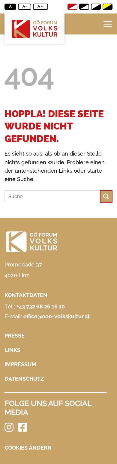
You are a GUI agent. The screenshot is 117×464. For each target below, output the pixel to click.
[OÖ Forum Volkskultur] (34, 28)
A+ (24, 6)
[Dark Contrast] (96, 7)
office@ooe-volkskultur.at (56, 316)
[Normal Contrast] (72, 7)
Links (12, 350)
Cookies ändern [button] (28, 448)
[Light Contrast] (84, 7)
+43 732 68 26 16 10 (40, 306)
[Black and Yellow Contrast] (107, 7)
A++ (41, 6)
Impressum (20, 364)
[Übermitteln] (106, 196)
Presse (14, 335)
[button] (107, 24)
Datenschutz (24, 379)
